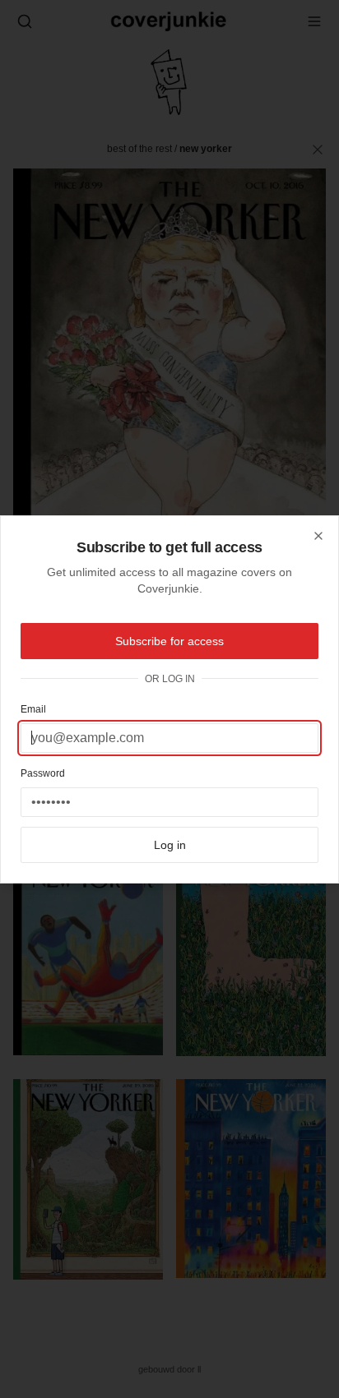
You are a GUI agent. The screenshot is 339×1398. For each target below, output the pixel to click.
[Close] (318, 535)
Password (43, 773)
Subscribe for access (169, 641)
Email (33, 709)
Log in (170, 844)
